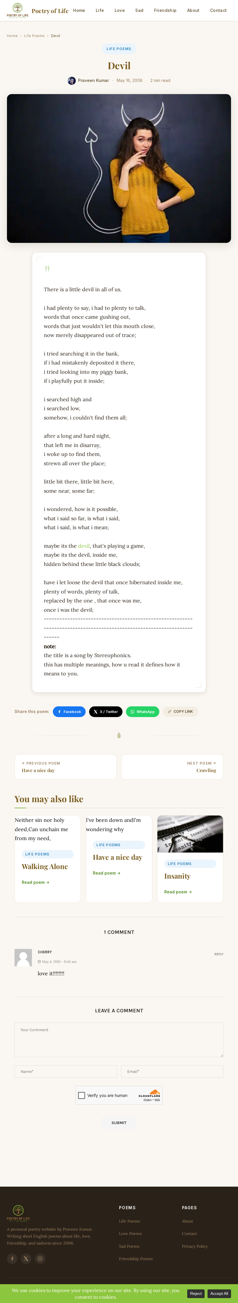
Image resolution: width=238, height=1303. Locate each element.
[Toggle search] (234, 10)
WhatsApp (146, 712)
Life (100, 10)
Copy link (183, 711)
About (193, 10)
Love (120, 10)
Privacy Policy (195, 1246)
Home (79, 10)
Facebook (72, 712)
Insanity (177, 875)
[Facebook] (12, 1259)
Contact (218, 10)
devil (84, 546)
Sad (139, 10)
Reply (218, 954)
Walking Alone (45, 866)
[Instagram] (40, 1259)
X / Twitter (109, 712)
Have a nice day (117, 857)
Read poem (33, 882)
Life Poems (34, 36)
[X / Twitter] (26, 1259)
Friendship (165, 10)
